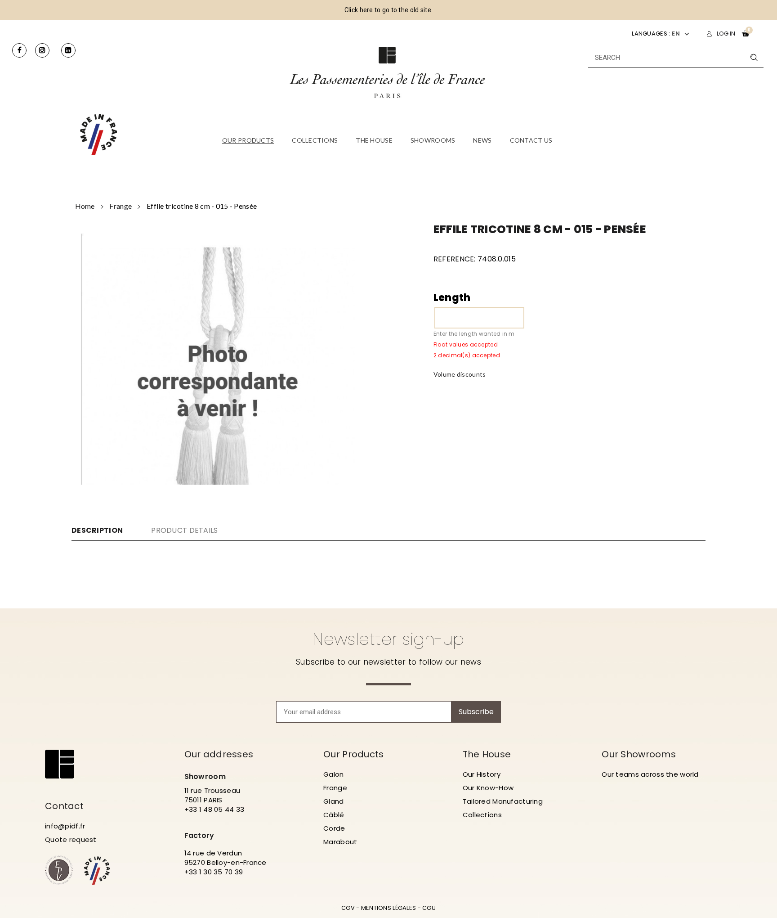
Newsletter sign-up (388, 639)
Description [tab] (97, 530)
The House (487, 754)
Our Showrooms (639, 754)
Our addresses (219, 754)
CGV (348, 908)
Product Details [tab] (184, 530)
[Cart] (745, 33)
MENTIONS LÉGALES (388, 908)
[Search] (754, 57)
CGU (429, 908)
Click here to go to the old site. (388, 10)
